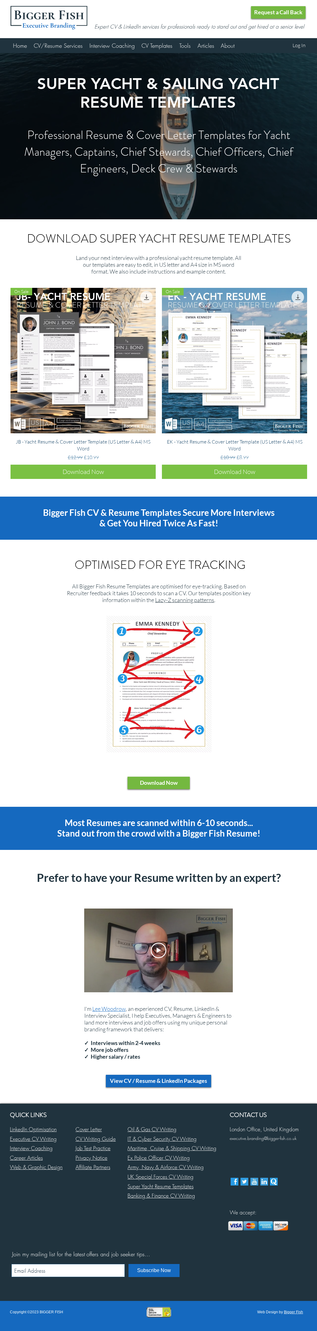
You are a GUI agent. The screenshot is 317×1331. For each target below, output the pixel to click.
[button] (278, 12)
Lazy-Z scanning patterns (184, 599)
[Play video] (158, 950)
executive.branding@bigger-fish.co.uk (263, 1138)
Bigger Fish (293, 1312)
